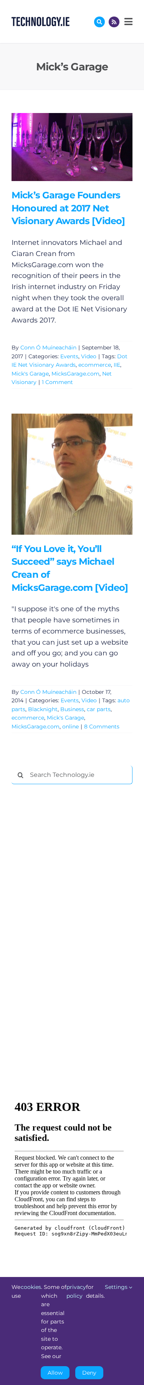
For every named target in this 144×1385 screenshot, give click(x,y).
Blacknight (43, 709)
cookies (31, 1287)
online (70, 726)
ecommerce (94, 364)
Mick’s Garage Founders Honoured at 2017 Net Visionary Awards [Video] (61, 147)
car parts (99, 709)
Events (69, 356)
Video (88, 356)
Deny (89, 1372)
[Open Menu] (127, 21)
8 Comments (101, 726)
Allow (55, 1372)
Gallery (83, 147)
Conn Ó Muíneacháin (48, 347)
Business (72, 709)
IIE (117, 364)
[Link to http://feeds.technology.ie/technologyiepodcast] (114, 22)
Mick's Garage (30, 373)
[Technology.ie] (41, 20)
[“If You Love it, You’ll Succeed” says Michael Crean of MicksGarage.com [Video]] (72, 474)
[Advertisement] (69, 907)
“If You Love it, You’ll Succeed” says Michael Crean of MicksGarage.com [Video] (61, 474)
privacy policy (76, 1291)
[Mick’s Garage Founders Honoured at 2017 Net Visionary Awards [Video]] (72, 147)
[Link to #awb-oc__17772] (99, 22)
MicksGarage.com (75, 373)
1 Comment (57, 382)
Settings (117, 1287)
